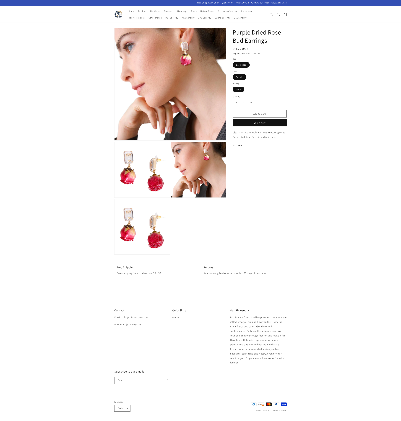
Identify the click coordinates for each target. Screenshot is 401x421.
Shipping (237, 53)
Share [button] (239, 145)
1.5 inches (241, 64)
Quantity (236, 96)
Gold (238, 89)
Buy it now (260, 122)
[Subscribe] (167, 380)
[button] (271, 14)
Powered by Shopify (279, 410)
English (121, 408)
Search (175, 317)
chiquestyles (266, 410)
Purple (239, 77)
